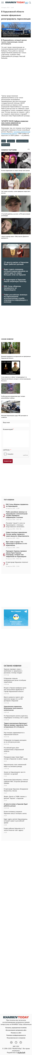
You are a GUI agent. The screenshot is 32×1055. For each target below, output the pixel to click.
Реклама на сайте (16, 1033)
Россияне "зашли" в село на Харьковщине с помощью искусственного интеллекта (15, 525)
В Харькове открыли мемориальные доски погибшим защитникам (15, 680)
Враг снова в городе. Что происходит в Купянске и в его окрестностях (16, 543)
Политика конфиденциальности (16, 1035)
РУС (18, 1046)
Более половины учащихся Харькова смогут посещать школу (15, 812)
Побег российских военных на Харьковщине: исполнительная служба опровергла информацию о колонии (16, 298)
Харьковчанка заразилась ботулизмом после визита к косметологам (13, 708)
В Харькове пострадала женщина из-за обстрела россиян (15, 741)
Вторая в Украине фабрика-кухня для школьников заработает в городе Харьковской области (15, 689)
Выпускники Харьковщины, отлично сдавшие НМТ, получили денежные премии (16, 781)
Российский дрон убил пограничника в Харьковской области (14, 749)
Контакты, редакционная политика (16, 1027)
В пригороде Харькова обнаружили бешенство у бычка (16, 790)
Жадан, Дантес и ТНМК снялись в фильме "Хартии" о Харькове (15, 797)
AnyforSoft (21, 1052)
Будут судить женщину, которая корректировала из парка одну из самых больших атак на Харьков (16, 272)
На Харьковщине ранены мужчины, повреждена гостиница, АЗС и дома (16, 716)
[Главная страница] (16, 1017)
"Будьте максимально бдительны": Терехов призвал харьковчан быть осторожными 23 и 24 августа (16, 725)
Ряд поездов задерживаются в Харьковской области (14, 733)
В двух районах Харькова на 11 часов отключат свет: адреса (14, 829)
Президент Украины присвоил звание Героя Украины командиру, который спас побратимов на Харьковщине (16, 553)
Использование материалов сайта (16, 1030)
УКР (26, 3)
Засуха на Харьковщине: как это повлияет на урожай (14, 773)
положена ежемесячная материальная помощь (15, 133)
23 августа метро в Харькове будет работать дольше (16, 263)
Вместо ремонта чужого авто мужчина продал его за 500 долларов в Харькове (14, 699)
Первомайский (5, 144)
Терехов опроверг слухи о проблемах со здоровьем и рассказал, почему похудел (13, 671)
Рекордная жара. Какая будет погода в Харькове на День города (15, 758)
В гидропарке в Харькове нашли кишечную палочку (15, 280)
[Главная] (15, 2)
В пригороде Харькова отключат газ (17, 563)
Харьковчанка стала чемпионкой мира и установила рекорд (15, 765)
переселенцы (11, 141)
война (3, 141)
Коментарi (8, 461)
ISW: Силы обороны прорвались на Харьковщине (12, 288)
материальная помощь (22, 141)
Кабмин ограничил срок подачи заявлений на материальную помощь (14, 123)
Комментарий (8, 429)
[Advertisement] (16, 77)
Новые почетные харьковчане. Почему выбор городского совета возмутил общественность (17, 534)
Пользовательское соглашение (16, 1038)
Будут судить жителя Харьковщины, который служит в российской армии (16, 821)
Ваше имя (6, 422)
